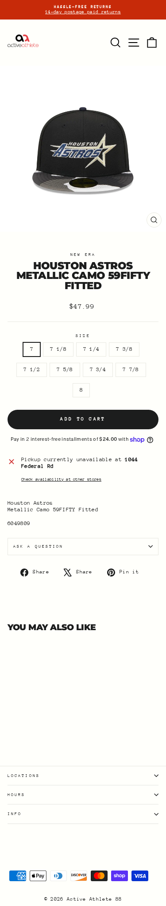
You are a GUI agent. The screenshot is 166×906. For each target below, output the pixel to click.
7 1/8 (58, 349)
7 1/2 (31, 369)
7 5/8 (65, 369)
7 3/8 (124, 349)
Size (83, 335)
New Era (83, 254)
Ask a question (38, 546)
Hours (16, 794)
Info (15, 813)
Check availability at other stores (61, 479)
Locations (24, 775)
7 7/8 (131, 369)
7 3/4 (98, 369)
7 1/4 (91, 349)
